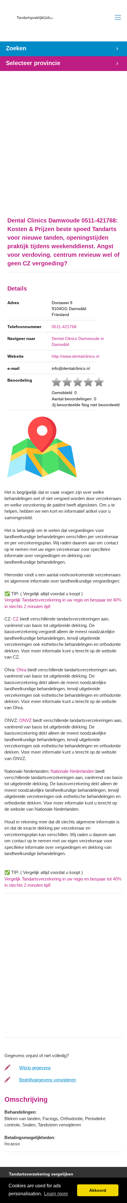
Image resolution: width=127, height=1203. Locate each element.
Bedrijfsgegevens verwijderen (47, 1079)
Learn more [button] (56, 1193)
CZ (16, 618)
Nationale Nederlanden (72, 771)
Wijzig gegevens (35, 1067)
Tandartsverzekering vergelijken (41, 1174)
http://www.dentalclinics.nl (75, 356)
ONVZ (25, 720)
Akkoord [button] (97, 1190)
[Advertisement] (63, 140)
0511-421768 (64, 326)
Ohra (21, 669)
